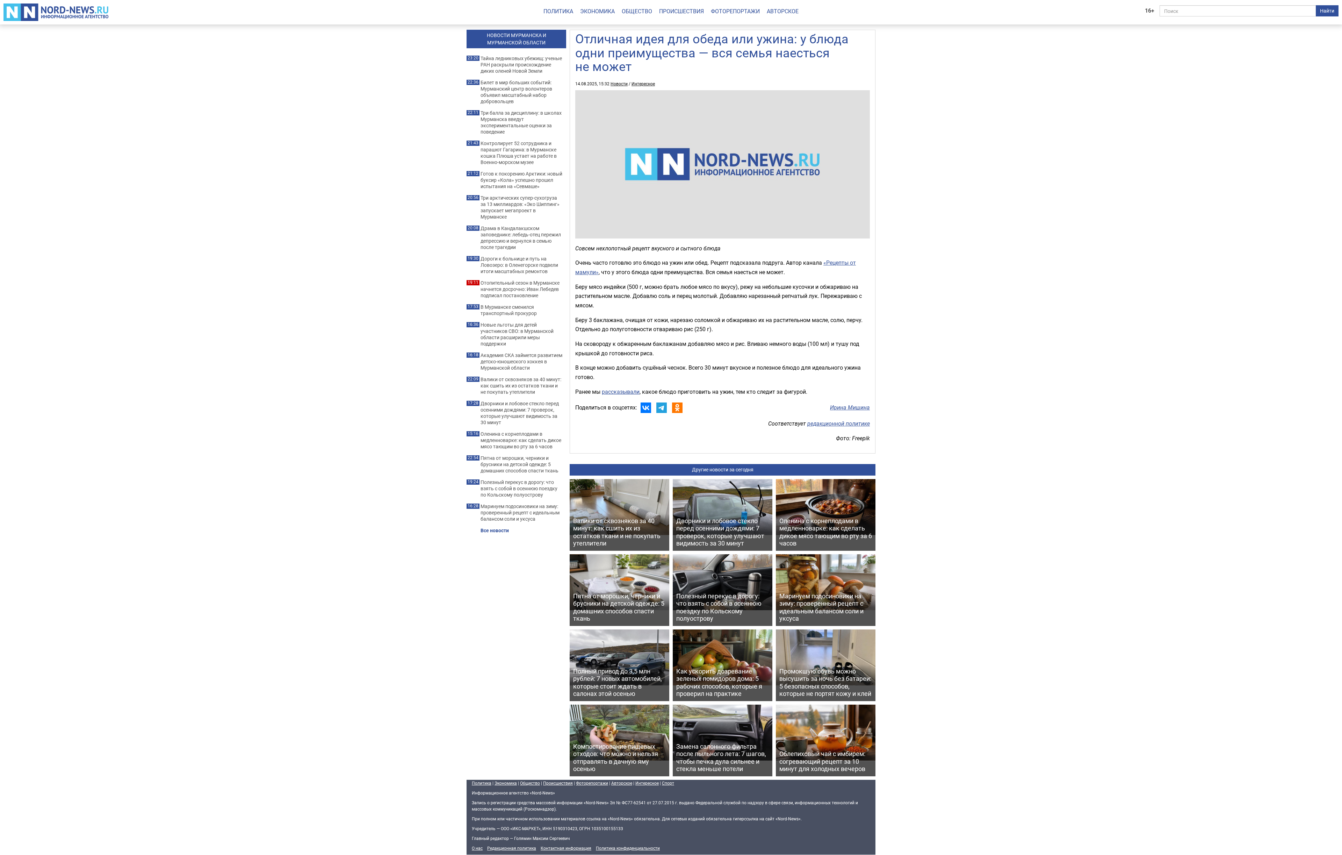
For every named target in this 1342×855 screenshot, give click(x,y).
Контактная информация (566, 848)
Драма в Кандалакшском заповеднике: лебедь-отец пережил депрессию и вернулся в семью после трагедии (521, 237)
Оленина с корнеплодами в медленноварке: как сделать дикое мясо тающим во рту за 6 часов (521, 440)
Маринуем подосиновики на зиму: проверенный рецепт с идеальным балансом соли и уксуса (520, 512)
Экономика (597, 11)
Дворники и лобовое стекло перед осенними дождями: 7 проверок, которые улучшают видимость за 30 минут (520, 413)
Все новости (495, 530)
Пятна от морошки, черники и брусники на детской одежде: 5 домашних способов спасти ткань (519, 464)
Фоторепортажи (735, 11)
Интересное (643, 83)
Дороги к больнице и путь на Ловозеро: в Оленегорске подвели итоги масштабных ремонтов (519, 265)
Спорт (668, 783)
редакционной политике (838, 423)
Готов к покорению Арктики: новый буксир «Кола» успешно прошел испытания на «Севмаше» (521, 180)
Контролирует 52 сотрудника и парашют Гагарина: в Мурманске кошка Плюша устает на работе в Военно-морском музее (519, 152)
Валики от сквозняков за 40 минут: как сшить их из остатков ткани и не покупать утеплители (521, 385)
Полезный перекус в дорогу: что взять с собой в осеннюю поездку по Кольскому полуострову (519, 488)
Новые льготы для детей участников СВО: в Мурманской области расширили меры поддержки (517, 334)
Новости (619, 83)
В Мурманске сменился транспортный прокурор (509, 310)
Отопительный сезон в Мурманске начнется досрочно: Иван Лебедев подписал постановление (520, 289)
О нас (477, 848)
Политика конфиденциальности (628, 848)
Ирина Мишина (850, 407)
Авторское (783, 11)
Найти (1327, 10)
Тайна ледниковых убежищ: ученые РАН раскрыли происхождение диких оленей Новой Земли (521, 64)
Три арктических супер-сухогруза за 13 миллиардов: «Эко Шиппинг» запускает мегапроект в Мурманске (520, 207)
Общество (637, 11)
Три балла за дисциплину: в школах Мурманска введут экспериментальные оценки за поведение (521, 122)
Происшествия (681, 11)
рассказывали (621, 392)
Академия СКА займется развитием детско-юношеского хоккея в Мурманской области (521, 361)
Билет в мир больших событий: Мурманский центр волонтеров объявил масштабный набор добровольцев (516, 92)
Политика (558, 11)
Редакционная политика (511, 848)
